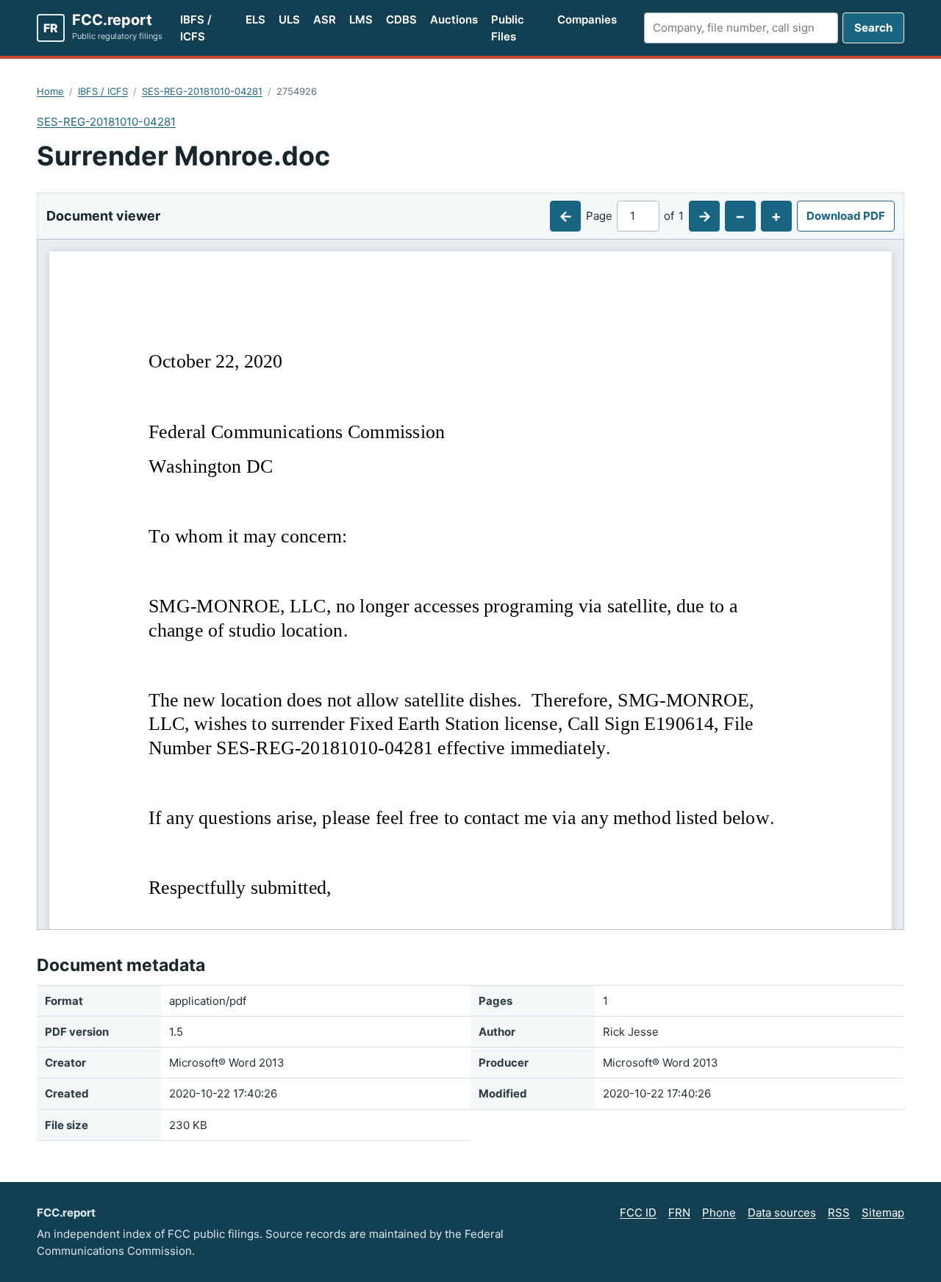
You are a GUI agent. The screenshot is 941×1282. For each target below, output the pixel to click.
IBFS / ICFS (196, 27)
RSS (839, 1213)
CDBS (401, 19)
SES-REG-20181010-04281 (202, 91)
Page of (635, 216)
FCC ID (638, 1213)
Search (873, 28)
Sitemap (883, 1213)
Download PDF (845, 216)
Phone (719, 1213)
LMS (361, 19)
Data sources (782, 1213)
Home (50, 91)
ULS (289, 19)
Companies (587, 19)
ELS (255, 19)
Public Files (507, 27)
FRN (679, 1213)
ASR (324, 19)
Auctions (454, 19)
